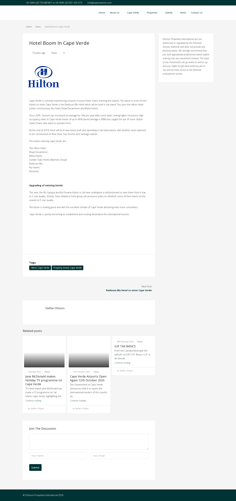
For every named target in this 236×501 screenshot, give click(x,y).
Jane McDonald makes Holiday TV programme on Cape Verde (43, 380)
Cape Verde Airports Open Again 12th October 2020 (88, 378)
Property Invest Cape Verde (67, 267)
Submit (35, 467)
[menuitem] (208, 12)
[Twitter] (210, 495)
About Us (114, 12)
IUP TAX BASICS (125, 346)
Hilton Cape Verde (40, 267)
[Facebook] (204, 495)
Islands (168, 12)
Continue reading (33, 400)
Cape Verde (133, 12)
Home (102, 12)
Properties (152, 12)
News (183, 12)
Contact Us (196, 12)
